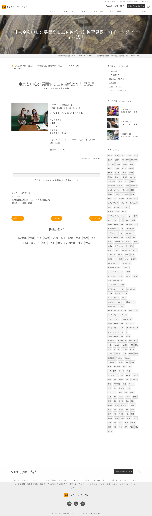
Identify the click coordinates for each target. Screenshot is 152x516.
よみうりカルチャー (114, 190)
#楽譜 (78, 237)
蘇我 (127, 186)
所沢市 (124, 168)
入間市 (129, 155)
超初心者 (122, 388)
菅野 (127, 237)
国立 (127, 401)
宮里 (115, 198)
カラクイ (124, 349)
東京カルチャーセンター (121, 207)
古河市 (110, 173)
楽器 (109, 388)
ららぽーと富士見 (113, 298)
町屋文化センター (113, 211)
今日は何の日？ (115, 75)
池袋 (130, 366)
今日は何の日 (112, 371)
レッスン (122, 371)
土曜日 (117, 250)
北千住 (121, 401)
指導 (127, 379)
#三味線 (54, 237)
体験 (109, 366)
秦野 (132, 410)
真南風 (110, 259)
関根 (132, 190)
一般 (109, 345)
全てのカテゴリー (116, 71)
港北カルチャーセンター (115, 336)
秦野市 (124, 298)
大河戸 (124, 211)
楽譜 (124, 384)
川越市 (117, 168)
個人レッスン (130, 323)
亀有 (115, 401)
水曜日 (136, 242)
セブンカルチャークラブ (115, 186)
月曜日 (110, 250)
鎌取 (116, 418)
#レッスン (35, 242)
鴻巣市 (131, 173)
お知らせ (135, 375)
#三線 (46, 237)
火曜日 (110, 242)
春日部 (127, 422)
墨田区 (117, 160)
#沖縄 (39, 237)
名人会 (132, 349)
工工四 (121, 397)
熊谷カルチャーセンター (129, 250)
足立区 (124, 173)
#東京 (59, 242)
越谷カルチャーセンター (115, 323)
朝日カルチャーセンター (115, 224)
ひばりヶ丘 (123, 405)
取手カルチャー (133, 311)
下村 (116, 194)
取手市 (110, 155)
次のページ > (95, 218)
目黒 (109, 410)
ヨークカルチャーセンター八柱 (117, 315)
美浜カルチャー (113, 233)
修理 (131, 345)
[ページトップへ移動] (139, 471)
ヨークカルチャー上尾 (115, 280)
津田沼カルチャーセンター (123, 242)
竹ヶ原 (133, 237)
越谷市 (125, 177)
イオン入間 (111, 254)
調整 (126, 392)
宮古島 (128, 375)
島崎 (132, 254)
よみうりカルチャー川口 (115, 272)
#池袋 (80, 242)
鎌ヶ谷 (110, 418)
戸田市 (128, 272)
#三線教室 (22, 237)
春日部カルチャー (113, 263)
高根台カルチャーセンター (116, 306)
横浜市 (117, 173)
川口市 (133, 422)
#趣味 (44, 242)
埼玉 (135, 418)
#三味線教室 (69, 242)
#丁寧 (63, 237)
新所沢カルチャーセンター (116, 289)
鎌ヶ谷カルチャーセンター (116, 328)
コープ (126, 259)
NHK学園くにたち (131, 224)
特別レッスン (133, 341)
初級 (120, 392)
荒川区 (118, 164)
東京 (132, 362)
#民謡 (25, 242)
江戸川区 (132, 177)
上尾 (109, 422)
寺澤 (109, 397)
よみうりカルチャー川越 (115, 332)
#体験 (52, 242)
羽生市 (120, 181)
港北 (127, 410)
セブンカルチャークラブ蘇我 (124, 246)
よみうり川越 (124, 194)
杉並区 (127, 181)
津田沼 (122, 418)
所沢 (126, 427)
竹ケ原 (110, 293)
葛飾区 (110, 177)
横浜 (109, 414)
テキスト (111, 354)
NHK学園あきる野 (113, 229)
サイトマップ (76, 488)
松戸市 (129, 418)
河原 (109, 207)
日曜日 (127, 254)
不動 (124, 354)
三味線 (128, 397)
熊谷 (120, 427)
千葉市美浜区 (130, 229)
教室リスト (117, 366)
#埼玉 (87, 242)
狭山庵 (118, 354)
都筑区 (128, 336)
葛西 (109, 401)
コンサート (111, 181)
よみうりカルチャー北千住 (116, 285)
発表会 (121, 379)
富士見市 (134, 160)
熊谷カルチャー (132, 198)
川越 (115, 427)
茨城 (115, 410)
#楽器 (70, 237)
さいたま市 (117, 345)
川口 (109, 427)
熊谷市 (125, 164)
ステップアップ (113, 203)
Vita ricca (127, 358)
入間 (115, 422)
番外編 (131, 354)
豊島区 (135, 397)
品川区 (122, 155)
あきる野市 (125, 160)
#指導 (85, 237)
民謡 (122, 375)
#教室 (31, 237)
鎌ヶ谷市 (126, 190)
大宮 (120, 422)
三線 (115, 379)
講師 (109, 379)
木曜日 (120, 254)
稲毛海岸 (122, 414)
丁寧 (128, 388)
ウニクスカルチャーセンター (117, 216)
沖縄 (128, 371)
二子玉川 (132, 405)
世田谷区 (111, 164)
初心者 (132, 392)
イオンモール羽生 (129, 220)
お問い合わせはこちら (136, 6)
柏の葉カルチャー (127, 319)
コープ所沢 (118, 259)
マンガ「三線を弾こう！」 (119, 90)
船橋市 (132, 164)
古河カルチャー (126, 263)
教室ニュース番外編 (116, 79)
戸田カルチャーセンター (115, 276)
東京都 (110, 194)
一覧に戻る (57, 218)
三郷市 (125, 345)
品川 (116, 405)
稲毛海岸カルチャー (114, 267)
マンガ (121, 362)
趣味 (124, 366)
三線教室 (134, 379)
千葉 (115, 414)
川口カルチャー (129, 233)
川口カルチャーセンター (115, 237)
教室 (115, 388)
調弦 (127, 362)
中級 (115, 397)
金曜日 (110, 246)
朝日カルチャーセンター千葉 (117, 311)
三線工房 (112, 83)
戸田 (131, 427)
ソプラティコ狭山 (113, 319)
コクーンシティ (113, 220)
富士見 (110, 431)
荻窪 (132, 194)
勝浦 (132, 414)
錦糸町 (110, 405)
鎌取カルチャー (130, 302)
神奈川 (121, 410)
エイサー (131, 384)
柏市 (116, 155)
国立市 (133, 181)
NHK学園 (121, 198)
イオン (128, 276)
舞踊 (109, 384)
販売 (136, 345)
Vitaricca (119, 358)
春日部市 (134, 259)
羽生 (136, 427)
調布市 (131, 168)
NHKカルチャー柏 (132, 328)
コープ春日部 (131, 289)
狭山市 (110, 160)
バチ (109, 349)
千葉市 (110, 168)
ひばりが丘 (111, 341)
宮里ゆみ (134, 186)
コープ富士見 (122, 341)
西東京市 (118, 177)
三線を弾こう (112, 362)
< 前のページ (17, 218)
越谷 (135, 155)
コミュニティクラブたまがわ (129, 203)
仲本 (109, 198)
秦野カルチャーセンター (115, 302)
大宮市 (135, 216)
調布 (132, 401)
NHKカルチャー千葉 (121, 293)
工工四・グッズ (115, 86)
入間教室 (126, 267)
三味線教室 (117, 384)
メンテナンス (112, 392)
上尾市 (135, 276)
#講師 (92, 237)
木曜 (136, 354)
